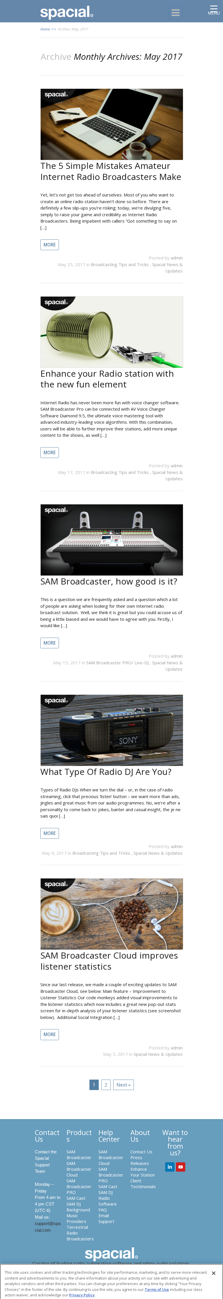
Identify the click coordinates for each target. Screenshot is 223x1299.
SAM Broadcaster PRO (78, 1186)
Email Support (106, 1218)
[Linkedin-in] (170, 1167)
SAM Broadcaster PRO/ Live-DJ (118, 662)
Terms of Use (157, 1289)
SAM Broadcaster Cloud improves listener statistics (109, 960)
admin (177, 258)
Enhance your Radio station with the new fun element (107, 378)
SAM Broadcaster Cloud (78, 1169)
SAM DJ (73, 1204)
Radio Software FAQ (107, 1204)
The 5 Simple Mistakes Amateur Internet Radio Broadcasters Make (110, 171)
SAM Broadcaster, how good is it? (108, 581)
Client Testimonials (143, 1183)
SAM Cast (75, 1198)
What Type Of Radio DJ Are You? (105, 771)
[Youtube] (180, 1167)
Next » (123, 1084)
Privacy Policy (82, 1295)
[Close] (213, 1273)
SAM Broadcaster (78, 1154)
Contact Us (141, 1151)
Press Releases (139, 1160)
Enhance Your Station (142, 1172)
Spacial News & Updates (158, 853)
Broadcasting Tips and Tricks (120, 264)
